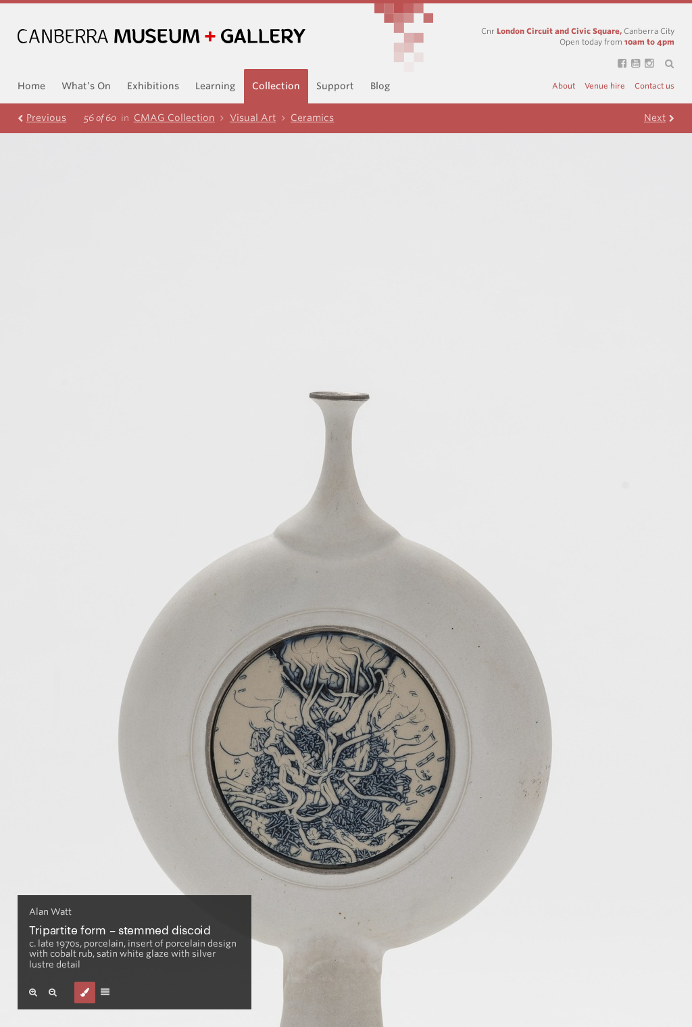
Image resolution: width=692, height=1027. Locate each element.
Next (655, 117)
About (563, 86)
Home (31, 85)
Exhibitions (153, 85)
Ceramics (312, 117)
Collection (276, 85)
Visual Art (253, 117)
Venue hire (605, 86)
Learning (215, 85)
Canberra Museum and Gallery (161, 36)
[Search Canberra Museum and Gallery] (663, 64)
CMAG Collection (174, 117)
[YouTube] (633, 63)
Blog (380, 85)
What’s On (86, 85)
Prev (46, 117)
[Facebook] (619, 63)
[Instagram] (646, 63)
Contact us (654, 86)
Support (335, 85)
